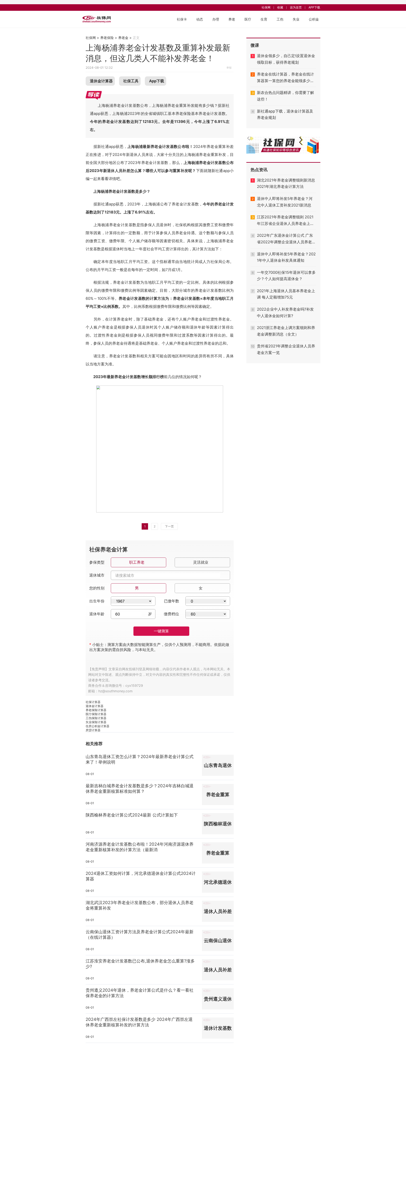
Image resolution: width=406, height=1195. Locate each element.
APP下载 (314, 7)
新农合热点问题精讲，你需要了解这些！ (285, 95)
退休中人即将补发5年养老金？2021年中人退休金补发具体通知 (286, 257)
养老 (231, 19)
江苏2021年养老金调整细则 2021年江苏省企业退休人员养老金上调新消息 (285, 221)
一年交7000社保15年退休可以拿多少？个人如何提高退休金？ (286, 275)
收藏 (280, 7)
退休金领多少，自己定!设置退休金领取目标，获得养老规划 (286, 59)
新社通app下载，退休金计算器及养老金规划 (285, 114)
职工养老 (136, 562)
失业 (296, 19)
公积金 (314, 19)
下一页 (169, 526)
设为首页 (296, 7)
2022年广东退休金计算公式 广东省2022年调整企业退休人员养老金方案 (286, 239)
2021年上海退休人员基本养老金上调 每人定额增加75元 (286, 294)
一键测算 (161, 631)
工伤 (280, 19)
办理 (215, 19)
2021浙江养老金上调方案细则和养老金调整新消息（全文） (286, 330)
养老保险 (107, 38)
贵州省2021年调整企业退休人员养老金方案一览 (286, 349)
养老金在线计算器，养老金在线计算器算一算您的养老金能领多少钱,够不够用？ (286, 78)
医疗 (247, 19)
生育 (264, 19)
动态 (199, 19)
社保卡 (182, 19)
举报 (229, 67)
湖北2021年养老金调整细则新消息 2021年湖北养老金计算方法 (286, 183)
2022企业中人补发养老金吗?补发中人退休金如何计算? (285, 312)
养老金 (123, 38)
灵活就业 (200, 562)
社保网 (266, 7)
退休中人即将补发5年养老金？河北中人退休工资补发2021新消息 (285, 201)
